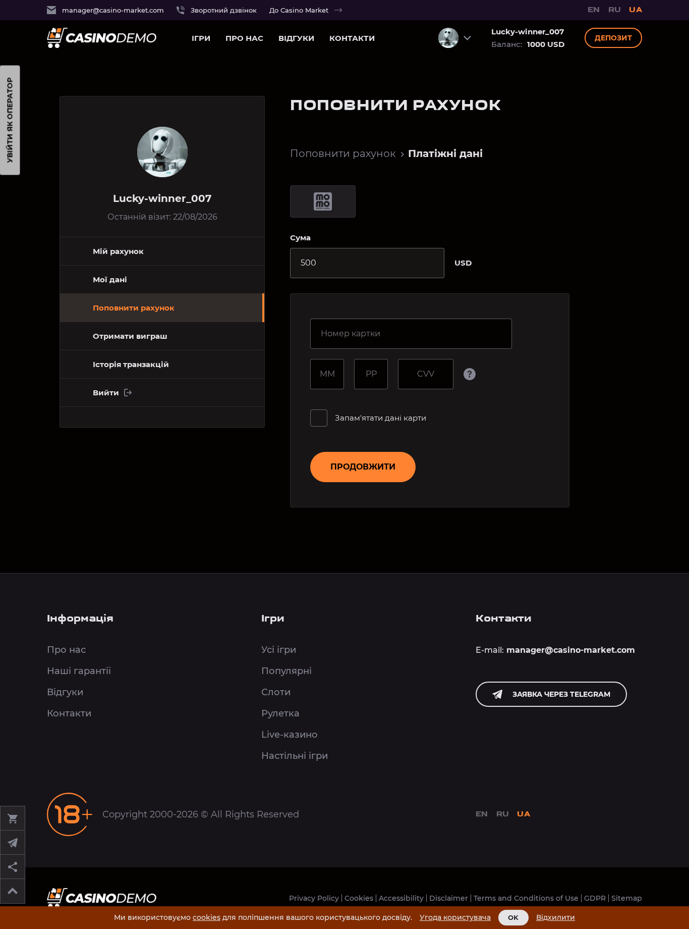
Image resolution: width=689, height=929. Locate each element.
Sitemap (626, 898)
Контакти (352, 38)
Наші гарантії (79, 671)
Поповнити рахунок (343, 153)
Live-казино (289, 734)
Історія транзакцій (131, 364)
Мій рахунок (118, 251)
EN (594, 10)
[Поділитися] (13, 867)
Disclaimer (448, 898)
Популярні (286, 671)
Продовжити (362, 467)
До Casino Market (298, 10)
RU (614, 10)
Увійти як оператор (10, 120)
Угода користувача (455, 917)
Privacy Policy (314, 898)
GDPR (595, 898)
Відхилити (555, 917)
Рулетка (280, 713)
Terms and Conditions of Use (526, 898)
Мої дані (110, 279)
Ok (513, 917)
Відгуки (296, 38)
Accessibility (401, 898)
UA (635, 10)
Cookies (358, 898)
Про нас (244, 38)
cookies (206, 917)
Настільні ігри (294, 755)
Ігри (201, 38)
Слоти (276, 692)
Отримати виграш (130, 336)
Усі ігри (278, 649)
